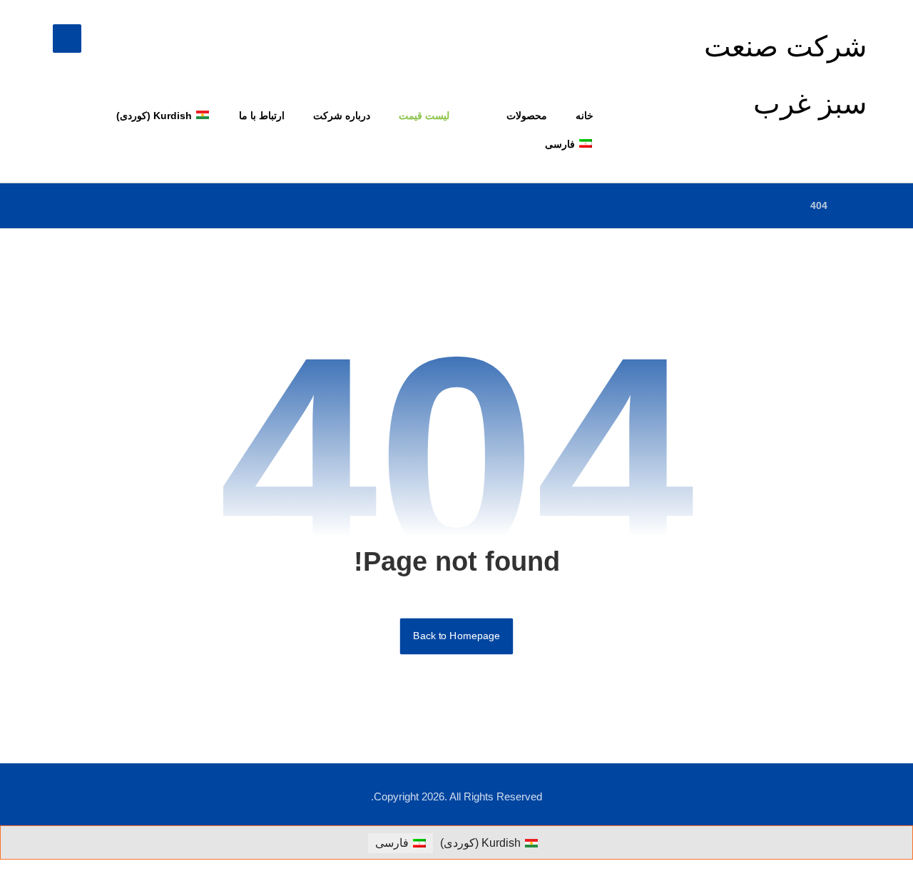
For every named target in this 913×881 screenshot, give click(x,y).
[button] (67, 38)
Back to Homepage (456, 636)
